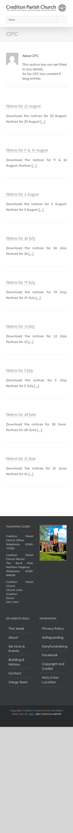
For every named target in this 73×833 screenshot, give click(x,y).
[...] (42, 121)
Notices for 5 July (19, 370)
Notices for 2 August (22, 194)
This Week (16, 628)
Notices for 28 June (21, 414)
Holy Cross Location (50, 679)
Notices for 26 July (20, 238)
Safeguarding (52, 637)
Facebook (50, 655)
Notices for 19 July (20, 282)
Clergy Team (18, 682)
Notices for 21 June (20, 458)
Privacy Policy (53, 628)
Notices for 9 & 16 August (27, 150)
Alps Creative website (48, 713)
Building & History (17, 662)
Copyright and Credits (53, 666)
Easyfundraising (53, 646)
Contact (15, 673)
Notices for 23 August (23, 106)
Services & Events (17, 648)
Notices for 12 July (20, 326)
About (13, 637)
